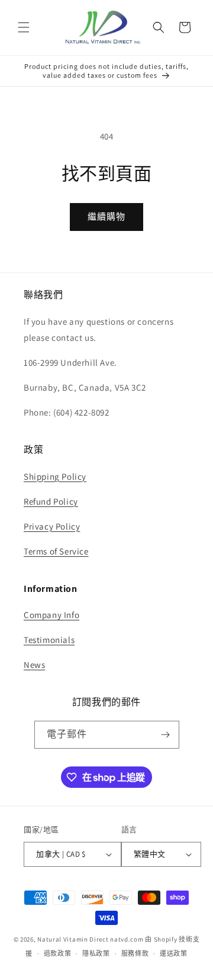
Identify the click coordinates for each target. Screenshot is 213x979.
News (34, 664)
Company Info (51, 614)
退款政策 (58, 953)
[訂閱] (166, 735)
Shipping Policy (55, 476)
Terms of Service (56, 551)
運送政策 (174, 953)
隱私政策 (96, 953)
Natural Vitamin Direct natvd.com (90, 939)
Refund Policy (51, 501)
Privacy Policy (52, 526)
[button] (24, 27)
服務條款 (135, 953)
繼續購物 (106, 216)
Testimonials (49, 639)
